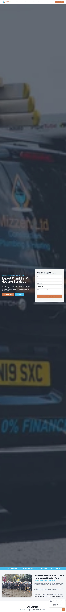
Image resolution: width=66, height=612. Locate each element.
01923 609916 (51, 1)
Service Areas (24, 1)
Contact (42, 1)
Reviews (30, 1)
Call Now (20, 294)
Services (19, 1)
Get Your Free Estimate (50, 296)
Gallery (39, 1)
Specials (35, 1)
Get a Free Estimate (60, 1)
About (15, 1)
